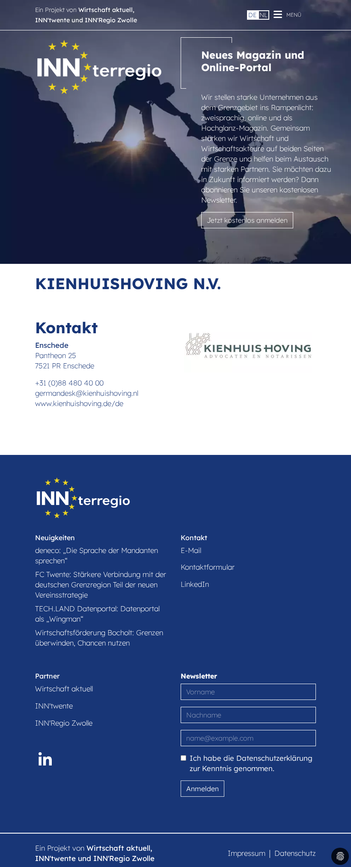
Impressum (246, 853)
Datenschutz (295, 853)
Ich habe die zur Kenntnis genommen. (251, 763)
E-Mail (191, 550)
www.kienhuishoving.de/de (79, 403)
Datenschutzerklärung (274, 757)
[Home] (99, 65)
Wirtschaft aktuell (64, 688)
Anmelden (202, 788)
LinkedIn (195, 584)
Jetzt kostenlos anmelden (247, 220)
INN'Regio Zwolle (63, 722)
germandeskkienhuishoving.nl (86, 393)
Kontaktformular (208, 566)
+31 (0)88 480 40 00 (69, 382)
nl (263, 15)
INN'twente (54, 705)
